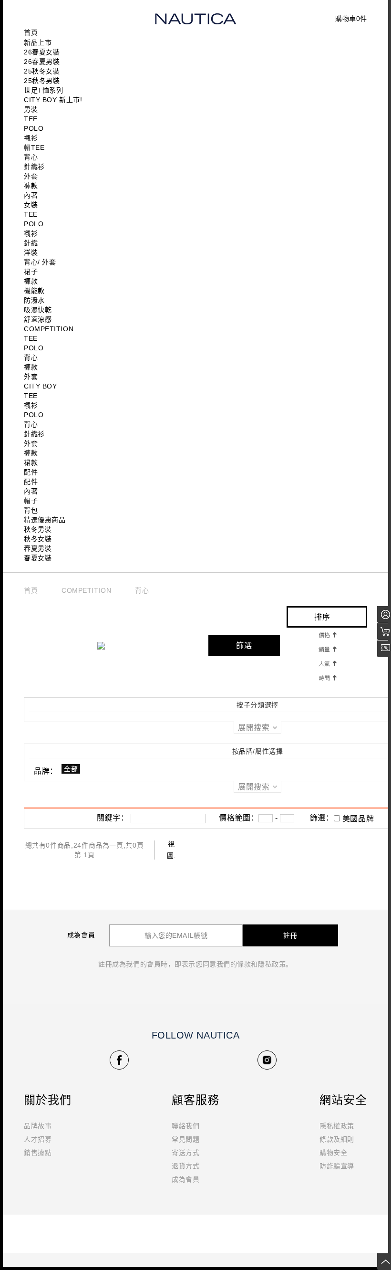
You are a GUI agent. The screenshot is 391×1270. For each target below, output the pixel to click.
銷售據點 (37, 1152)
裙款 (31, 462)
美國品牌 (358, 819)
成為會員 (185, 1179)
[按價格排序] (327, 634)
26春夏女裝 (42, 52)
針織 (31, 243)
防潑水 (34, 300)
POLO (33, 128)
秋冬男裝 (37, 529)
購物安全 (333, 1152)
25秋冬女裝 (42, 71)
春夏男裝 (37, 548)
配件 (31, 472)
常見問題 (185, 1139)
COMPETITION (86, 590)
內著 (31, 195)
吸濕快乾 (37, 310)
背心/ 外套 (40, 262)
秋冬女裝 (37, 539)
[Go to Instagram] (267, 1060)
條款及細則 (336, 1139)
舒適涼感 (37, 319)
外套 (31, 176)
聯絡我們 (185, 1126)
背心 (31, 157)
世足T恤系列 (43, 90)
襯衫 (31, 138)
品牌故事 (37, 1126)
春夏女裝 (37, 558)
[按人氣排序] (327, 663)
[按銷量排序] (327, 648)
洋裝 (31, 252)
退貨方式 (185, 1166)
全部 (71, 769)
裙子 (31, 271)
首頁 (31, 590)
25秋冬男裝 (42, 80)
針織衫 (34, 166)
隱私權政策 (336, 1126)
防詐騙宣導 (336, 1166)
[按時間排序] (327, 677)
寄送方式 (185, 1152)
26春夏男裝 (42, 61)
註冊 (290, 935)
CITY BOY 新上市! (53, 100)
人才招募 (37, 1139)
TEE (31, 119)
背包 (31, 510)
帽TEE (34, 147)
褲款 (31, 185)
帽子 (31, 500)
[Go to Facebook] (119, 1060)
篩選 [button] (244, 645)
